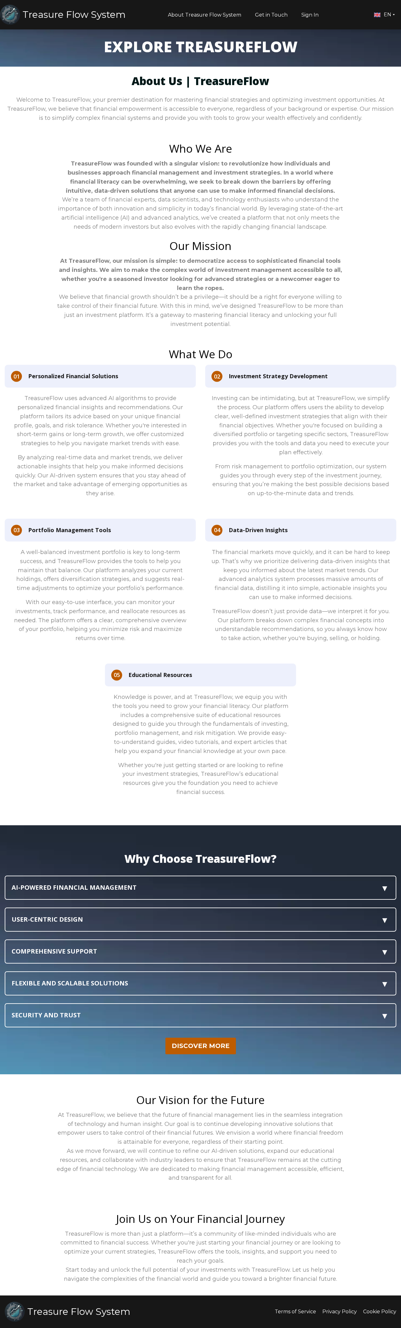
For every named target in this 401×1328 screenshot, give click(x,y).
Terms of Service (295, 1312)
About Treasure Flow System (204, 15)
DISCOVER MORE (201, 1046)
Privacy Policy (339, 1312)
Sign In (310, 15)
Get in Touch (271, 15)
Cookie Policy (379, 1312)
